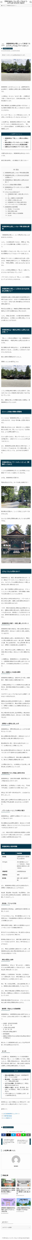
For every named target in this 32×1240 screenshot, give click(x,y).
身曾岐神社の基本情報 (11, 207)
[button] (3, 1134)
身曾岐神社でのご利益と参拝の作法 (17, 202)
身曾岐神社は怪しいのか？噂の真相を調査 (17, 172)
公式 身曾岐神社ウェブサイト (11, 1113)
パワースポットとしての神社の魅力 (17, 204)
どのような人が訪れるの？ (12, 192)
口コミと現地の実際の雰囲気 (13, 184)
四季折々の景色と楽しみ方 (15, 200)
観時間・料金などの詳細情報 (15, 213)
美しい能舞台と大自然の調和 (15, 198)
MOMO (16, 1166)
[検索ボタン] (30, 2)
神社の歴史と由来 (12, 211)
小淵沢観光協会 (7, 1116)
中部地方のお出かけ (7, 48)
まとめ (9, 215)
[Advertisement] (16, 23)
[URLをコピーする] (28, 1134)
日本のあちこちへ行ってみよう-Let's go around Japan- (16, 2)
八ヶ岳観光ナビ (7, 1118)
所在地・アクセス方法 (14, 209)
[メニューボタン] (1, 2)
